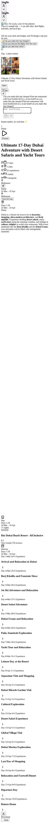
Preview (5, 138)
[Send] (11, 116)
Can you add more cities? (13, 47)
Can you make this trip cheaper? (15, 41)
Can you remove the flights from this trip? (19, 44)
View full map (7, 199)
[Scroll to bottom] (3, 93)
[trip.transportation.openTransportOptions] (3, 186)
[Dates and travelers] (6, 116)
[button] (3, 87)
